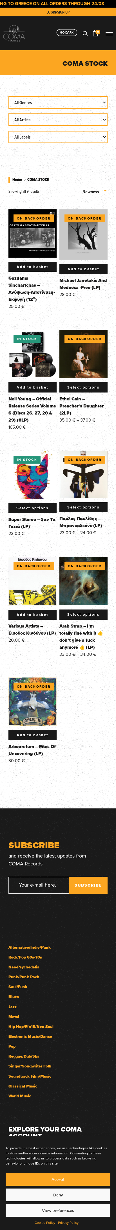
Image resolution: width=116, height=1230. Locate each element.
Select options (83, 387)
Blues (13, 997)
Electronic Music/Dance (30, 1037)
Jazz (12, 1007)
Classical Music (22, 1086)
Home (17, 179)
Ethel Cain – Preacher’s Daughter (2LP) (81, 406)
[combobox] (95, 190)
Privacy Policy (68, 1222)
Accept (58, 1179)
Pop (11, 1046)
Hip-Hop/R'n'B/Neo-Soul (30, 1027)
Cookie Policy (45, 1222)
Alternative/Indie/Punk (29, 947)
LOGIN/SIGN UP (58, 12)
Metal (13, 1017)
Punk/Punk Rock (23, 977)
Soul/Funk (17, 987)
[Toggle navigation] (109, 33)
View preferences (58, 1210)
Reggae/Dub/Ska (23, 1056)
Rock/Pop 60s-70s (25, 957)
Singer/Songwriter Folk (29, 1066)
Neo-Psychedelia (23, 967)
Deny (58, 1195)
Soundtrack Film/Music (29, 1076)
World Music (19, 1096)
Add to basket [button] (32, 266)
